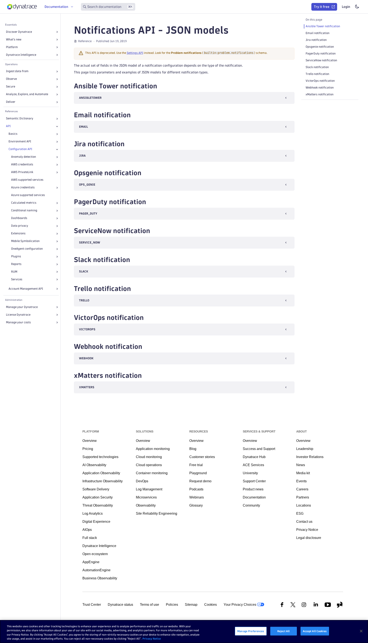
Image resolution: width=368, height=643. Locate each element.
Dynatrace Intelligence (21, 54)
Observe (11, 79)
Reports (16, 264)
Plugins (16, 256)
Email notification (317, 33)
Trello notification (317, 74)
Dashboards (19, 218)
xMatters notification (320, 94)
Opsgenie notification (320, 46)
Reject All (283, 631)
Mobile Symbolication (25, 241)
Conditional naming (24, 210)
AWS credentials (22, 164)
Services (16, 279)
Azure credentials (23, 187)
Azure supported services (28, 195)
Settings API (135, 53)
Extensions (18, 233)
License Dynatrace (18, 314)
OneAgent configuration (27, 249)
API (8, 126)
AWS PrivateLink (22, 172)
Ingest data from (17, 71)
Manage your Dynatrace (22, 307)
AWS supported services (27, 180)
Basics (13, 134)
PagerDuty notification (321, 53)
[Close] (57, 126)
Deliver (10, 102)
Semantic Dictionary (19, 118)
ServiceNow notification (321, 60)
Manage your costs (18, 322)
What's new (13, 39)
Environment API (20, 141)
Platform (12, 47)
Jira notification (316, 40)
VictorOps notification (320, 80)
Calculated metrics (23, 203)
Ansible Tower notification (323, 26)
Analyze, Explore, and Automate (27, 94)
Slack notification (317, 67)
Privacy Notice (151, 638)
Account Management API (26, 288)
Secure (10, 86)
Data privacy (19, 226)
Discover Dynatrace (19, 31)
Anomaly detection (23, 157)
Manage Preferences (250, 631)
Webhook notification (320, 87)
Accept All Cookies (315, 631)
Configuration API (20, 149)
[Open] (57, 32)
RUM (14, 272)
